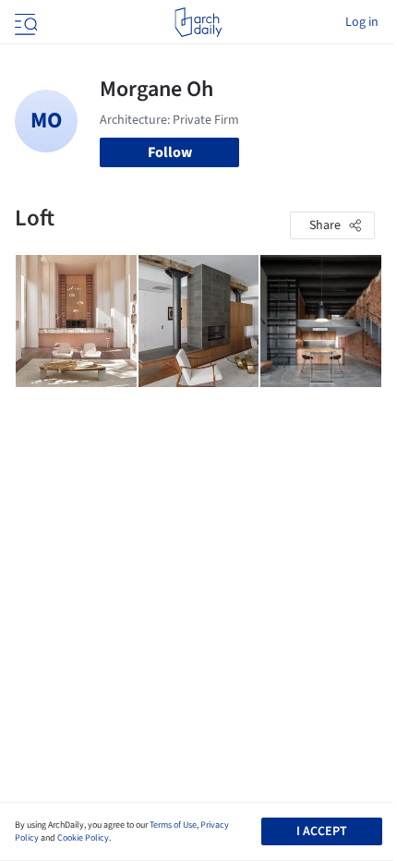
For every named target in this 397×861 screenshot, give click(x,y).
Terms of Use (173, 825)
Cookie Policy (83, 837)
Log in (362, 22)
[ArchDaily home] (198, 22)
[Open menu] (24, 22)
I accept (321, 831)
